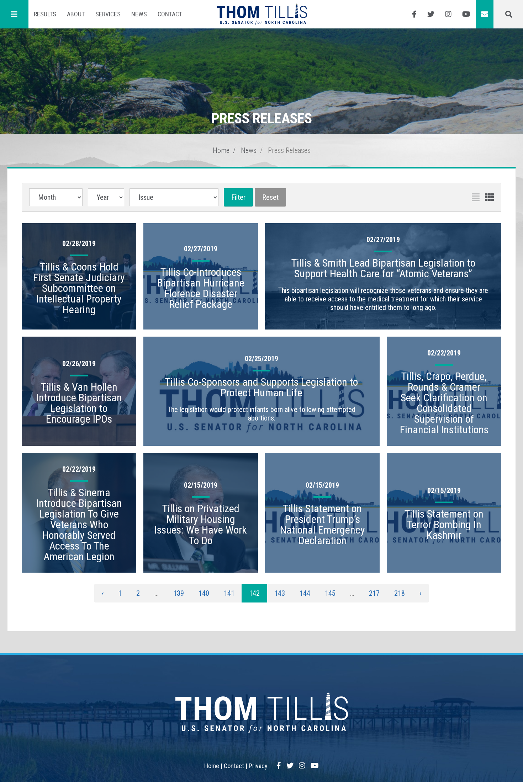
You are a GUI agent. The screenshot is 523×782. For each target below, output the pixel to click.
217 (374, 593)
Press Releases (289, 150)
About (76, 14)
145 (330, 593)
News (139, 14)
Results (45, 14)
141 (229, 593)
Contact (170, 14)
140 (204, 593)
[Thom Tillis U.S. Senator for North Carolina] (261, 14)
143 (279, 593)
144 (305, 593)
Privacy (258, 766)
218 (399, 593)
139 (178, 593)
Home (221, 150)
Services (108, 14)
